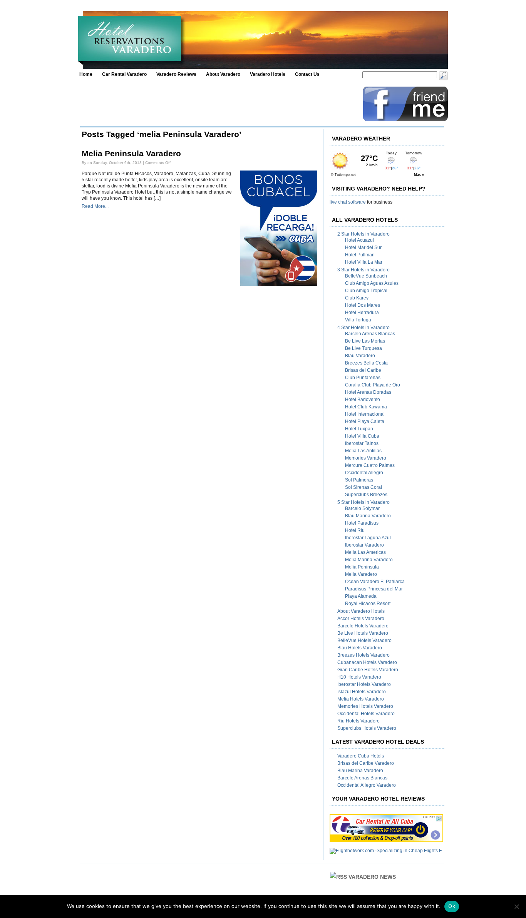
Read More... (95, 206)
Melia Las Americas (365, 552)
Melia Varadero (361, 574)
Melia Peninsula (362, 567)
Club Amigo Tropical (366, 290)
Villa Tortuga (358, 320)
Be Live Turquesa (363, 348)
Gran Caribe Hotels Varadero (367, 669)
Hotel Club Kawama (366, 407)
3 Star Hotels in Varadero (363, 270)
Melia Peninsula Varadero (131, 153)
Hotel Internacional (365, 414)
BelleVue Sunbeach (366, 276)
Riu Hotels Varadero (358, 721)
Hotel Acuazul (359, 240)
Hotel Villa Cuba (362, 436)
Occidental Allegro (364, 472)
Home (85, 74)
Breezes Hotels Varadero (363, 655)
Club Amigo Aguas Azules (372, 283)
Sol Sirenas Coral (363, 487)
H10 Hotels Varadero (359, 677)
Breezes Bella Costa (366, 363)
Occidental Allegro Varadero (366, 785)
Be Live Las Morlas (365, 341)
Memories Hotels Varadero (365, 706)
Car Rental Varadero (124, 74)
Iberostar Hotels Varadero (364, 684)
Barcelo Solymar (362, 508)
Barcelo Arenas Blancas (370, 333)
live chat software (348, 202)
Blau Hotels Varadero (359, 647)
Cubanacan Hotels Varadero (367, 662)
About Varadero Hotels (361, 611)
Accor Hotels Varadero (360, 618)
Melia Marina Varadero (369, 559)
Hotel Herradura (362, 312)
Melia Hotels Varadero (360, 699)
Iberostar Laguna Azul (368, 537)
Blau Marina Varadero (368, 515)
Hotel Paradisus (362, 523)
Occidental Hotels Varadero (366, 713)
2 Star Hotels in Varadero (363, 234)
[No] (516, 906)
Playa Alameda (361, 596)
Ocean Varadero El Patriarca (375, 581)
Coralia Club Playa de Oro (372, 385)
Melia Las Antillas (363, 450)
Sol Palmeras (359, 480)
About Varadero (223, 74)
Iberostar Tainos (362, 443)
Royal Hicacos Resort (367, 603)
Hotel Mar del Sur (363, 247)
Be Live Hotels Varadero (362, 633)
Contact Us (307, 74)
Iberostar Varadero (364, 545)
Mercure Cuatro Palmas (370, 465)
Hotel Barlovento (362, 399)
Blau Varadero (360, 355)
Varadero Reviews (176, 74)
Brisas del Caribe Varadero (365, 763)
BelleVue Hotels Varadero (364, 640)
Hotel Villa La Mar (363, 262)
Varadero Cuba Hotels (360, 756)
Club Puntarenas (362, 377)
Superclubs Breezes (366, 494)
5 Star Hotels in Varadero (363, 502)
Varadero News (372, 877)
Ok (451, 906)
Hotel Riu (355, 530)
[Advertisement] (219, 104)
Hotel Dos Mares (362, 305)
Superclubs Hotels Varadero (366, 728)
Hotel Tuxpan (359, 428)
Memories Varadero (365, 458)
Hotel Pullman (360, 255)
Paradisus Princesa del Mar (374, 589)
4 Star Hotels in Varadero (363, 327)
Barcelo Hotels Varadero (363, 626)
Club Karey (357, 298)
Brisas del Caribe (363, 370)
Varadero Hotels (267, 74)
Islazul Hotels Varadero (361, 691)
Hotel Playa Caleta (364, 421)
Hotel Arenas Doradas (368, 392)
